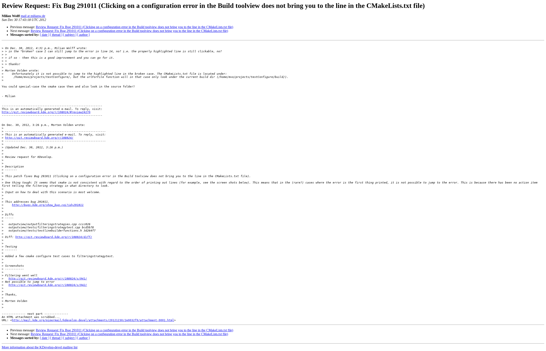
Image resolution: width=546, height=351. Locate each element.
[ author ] (83, 34)
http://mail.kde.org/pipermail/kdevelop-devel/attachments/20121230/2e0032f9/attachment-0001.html (93, 320)
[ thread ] (56, 34)
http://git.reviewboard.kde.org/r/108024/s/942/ (48, 285)
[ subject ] (69, 34)
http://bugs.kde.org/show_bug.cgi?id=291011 (48, 205)
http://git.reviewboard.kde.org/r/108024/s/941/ (48, 278)
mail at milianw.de (33, 16)
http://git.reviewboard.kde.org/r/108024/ (39, 137)
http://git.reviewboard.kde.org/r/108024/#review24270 (46, 112)
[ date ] (44, 34)
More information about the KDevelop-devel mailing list (39, 347)
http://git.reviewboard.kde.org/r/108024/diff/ (53, 237)
